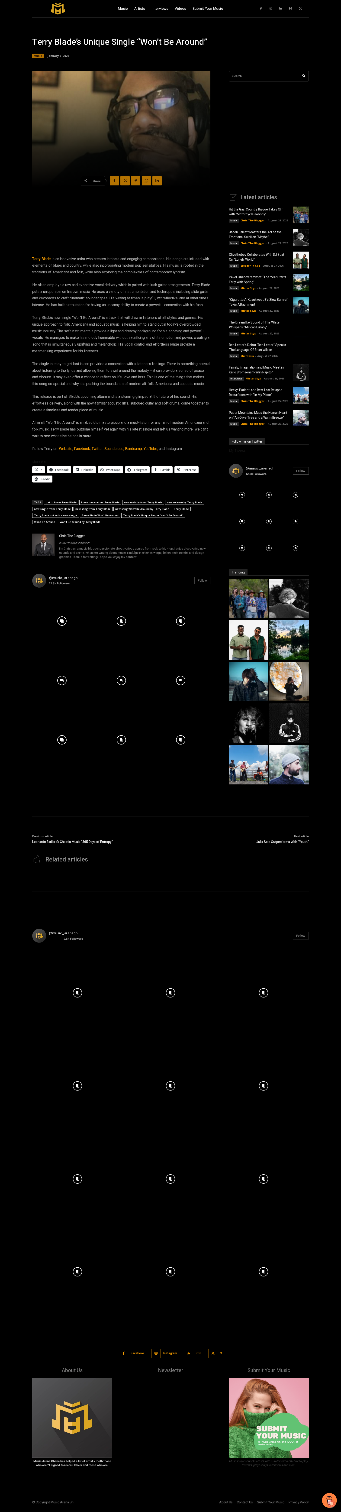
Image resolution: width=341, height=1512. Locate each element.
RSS (198, 1353)
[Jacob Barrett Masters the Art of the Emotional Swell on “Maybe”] (301, 237)
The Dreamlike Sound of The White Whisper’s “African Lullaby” (254, 325)
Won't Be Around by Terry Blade (80, 522)
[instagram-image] (62, 621)
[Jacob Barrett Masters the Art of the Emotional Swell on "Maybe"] (289, 599)
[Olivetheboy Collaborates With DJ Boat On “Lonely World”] (301, 260)
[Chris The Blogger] (43, 547)
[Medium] (290, 9)
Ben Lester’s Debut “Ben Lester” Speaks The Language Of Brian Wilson (257, 347)
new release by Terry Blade (184, 502)
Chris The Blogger (72, 536)
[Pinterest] (135, 180)
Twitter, (97, 449)
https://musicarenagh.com (74, 543)
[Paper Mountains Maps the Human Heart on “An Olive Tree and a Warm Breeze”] (301, 418)
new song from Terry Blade (93, 509)
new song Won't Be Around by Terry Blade (142, 509)
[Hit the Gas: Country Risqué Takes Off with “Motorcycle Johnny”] (301, 215)
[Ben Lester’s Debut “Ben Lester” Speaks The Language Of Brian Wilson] (301, 350)
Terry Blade (41, 259)
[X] (300, 9)
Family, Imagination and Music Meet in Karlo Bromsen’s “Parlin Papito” (256, 370)
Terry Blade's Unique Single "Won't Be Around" (153, 515)
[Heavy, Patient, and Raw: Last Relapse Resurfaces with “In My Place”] (301, 395)
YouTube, (151, 449)
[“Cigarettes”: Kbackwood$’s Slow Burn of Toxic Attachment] (301, 305)
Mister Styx (248, 288)
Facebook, (82, 449)
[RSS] (188, 1353)
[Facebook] (261, 9)
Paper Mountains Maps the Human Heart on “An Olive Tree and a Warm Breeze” (258, 415)
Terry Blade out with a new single (55, 515)
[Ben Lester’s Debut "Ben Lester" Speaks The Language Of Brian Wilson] (248, 723)
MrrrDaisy (247, 356)
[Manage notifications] (331, 1503)
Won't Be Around (44, 522)
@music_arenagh (63, 577)
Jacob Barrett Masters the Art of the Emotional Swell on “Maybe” (255, 235)
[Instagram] (271, 9)
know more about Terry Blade (100, 502)
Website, (66, 449)
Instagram (170, 1353)
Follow (202, 580)
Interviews (236, 378)
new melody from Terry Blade (143, 502)
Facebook (138, 1353)
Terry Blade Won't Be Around (100, 515)
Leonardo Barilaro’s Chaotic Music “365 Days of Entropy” (72, 841)
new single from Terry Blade (52, 509)
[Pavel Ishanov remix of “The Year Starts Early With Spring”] (301, 282)
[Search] (304, 76)
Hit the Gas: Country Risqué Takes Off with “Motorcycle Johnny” (256, 212)
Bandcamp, (134, 449)
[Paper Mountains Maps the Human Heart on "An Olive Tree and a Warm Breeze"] (289, 765)
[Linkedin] (281, 9)
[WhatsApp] (146, 180)
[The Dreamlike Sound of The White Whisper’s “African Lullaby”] (301, 327)
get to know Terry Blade (61, 502)
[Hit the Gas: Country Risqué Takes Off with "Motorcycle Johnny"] (248, 599)
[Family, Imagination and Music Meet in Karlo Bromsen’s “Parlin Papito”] (301, 372)
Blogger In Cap (250, 265)
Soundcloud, (114, 449)
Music (38, 56)
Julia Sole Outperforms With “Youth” (282, 841)
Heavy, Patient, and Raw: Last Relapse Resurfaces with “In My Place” (255, 392)
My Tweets (237, 450)
